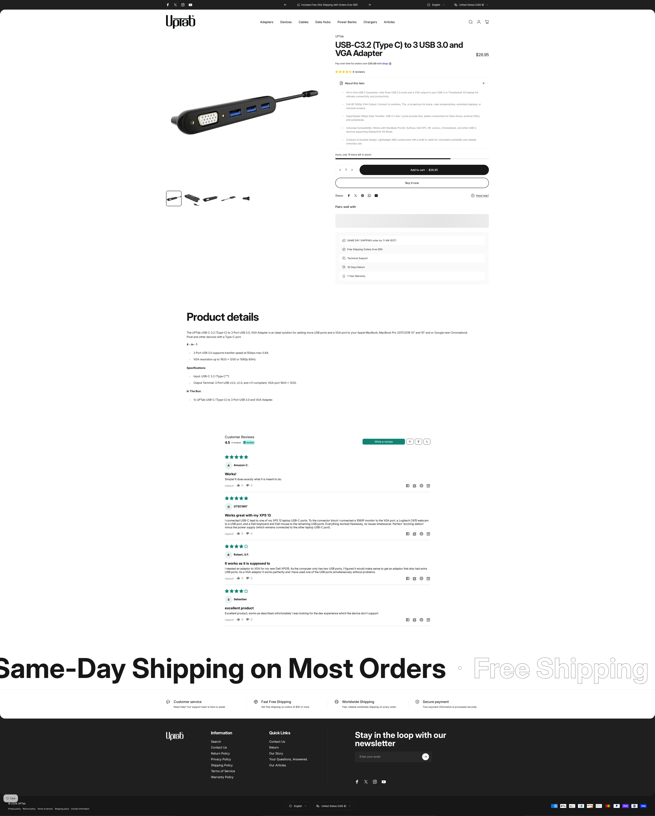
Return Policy (220, 753)
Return (274, 747)
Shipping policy (62, 809)
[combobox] (436, 5)
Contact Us (219, 747)
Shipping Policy (222, 765)
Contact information (80, 809)
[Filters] (418, 442)
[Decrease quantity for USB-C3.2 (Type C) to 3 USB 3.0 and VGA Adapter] (339, 170)
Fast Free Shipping (276, 702)
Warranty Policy (222, 777)
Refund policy (29, 809)
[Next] (369, 5)
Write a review (384, 441)
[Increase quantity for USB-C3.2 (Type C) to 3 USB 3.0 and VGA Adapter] (353, 170)
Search (216, 741)
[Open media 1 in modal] (243, 111)
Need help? (482, 195)
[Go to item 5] (246, 198)
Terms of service (45, 809)
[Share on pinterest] (421, 486)
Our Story (276, 753)
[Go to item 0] (174, 198)
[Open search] (410, 442)
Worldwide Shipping (358, 702)
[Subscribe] (425, 756)
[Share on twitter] (415, 486)
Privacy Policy (221, 759)
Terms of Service (223, 771)
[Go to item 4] (228, 198)
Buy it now (412, 183)
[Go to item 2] (192, 198)
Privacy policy (14, 809)
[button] (343, 71)
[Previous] (285, 5)
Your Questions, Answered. (288, 759)
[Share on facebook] (408, 486)
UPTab (339, 36)
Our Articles (277, 765)
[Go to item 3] (210, 198)
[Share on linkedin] (428, 486)
